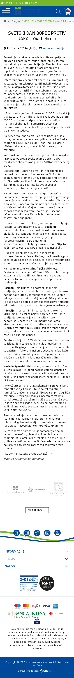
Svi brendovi (35, 510)
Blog (14, 21)
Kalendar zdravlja (53, 48)
